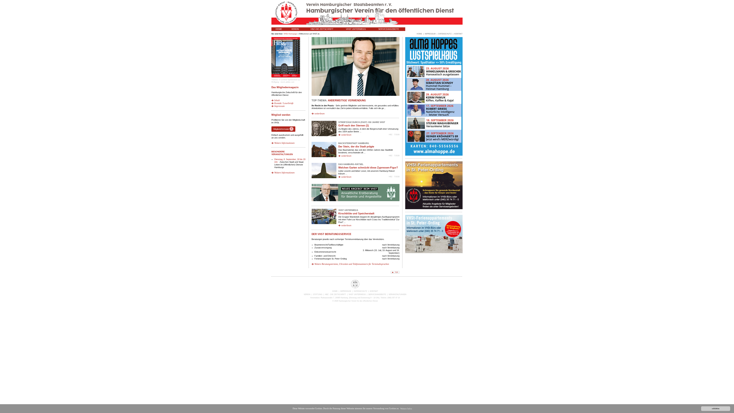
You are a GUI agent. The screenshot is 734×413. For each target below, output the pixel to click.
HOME (279, 29)
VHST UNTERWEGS (356, 29)
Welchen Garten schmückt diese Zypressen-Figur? (368, 167)
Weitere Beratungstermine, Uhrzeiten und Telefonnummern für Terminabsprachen (351, 264)
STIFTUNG (317, 294)
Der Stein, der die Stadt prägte (356, 146)
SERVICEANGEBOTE (388, 29)
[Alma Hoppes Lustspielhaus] (434, 155)
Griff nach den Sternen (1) (353, 125)
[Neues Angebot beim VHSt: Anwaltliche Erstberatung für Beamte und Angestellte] (355, 200)
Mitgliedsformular (281, 129)
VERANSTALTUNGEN (420, 29)
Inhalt (277, 100)
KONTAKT (374, 291)
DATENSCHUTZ (360, 291)
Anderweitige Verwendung (347, 100)
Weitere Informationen (284, 143)
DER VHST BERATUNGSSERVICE (331, 234)
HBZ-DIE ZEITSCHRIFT (322, 29)
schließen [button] (715, 408)
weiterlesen (319, 113)
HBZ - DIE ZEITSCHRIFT (335, 294)
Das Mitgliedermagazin (285, 87)
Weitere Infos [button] (406, 408)
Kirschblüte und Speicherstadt (356, 213)
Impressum (279, 106)
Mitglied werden (280, 114)
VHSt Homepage (290, 34)
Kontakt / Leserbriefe (283, 103)
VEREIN (295, 29)
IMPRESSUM (345, 291)
